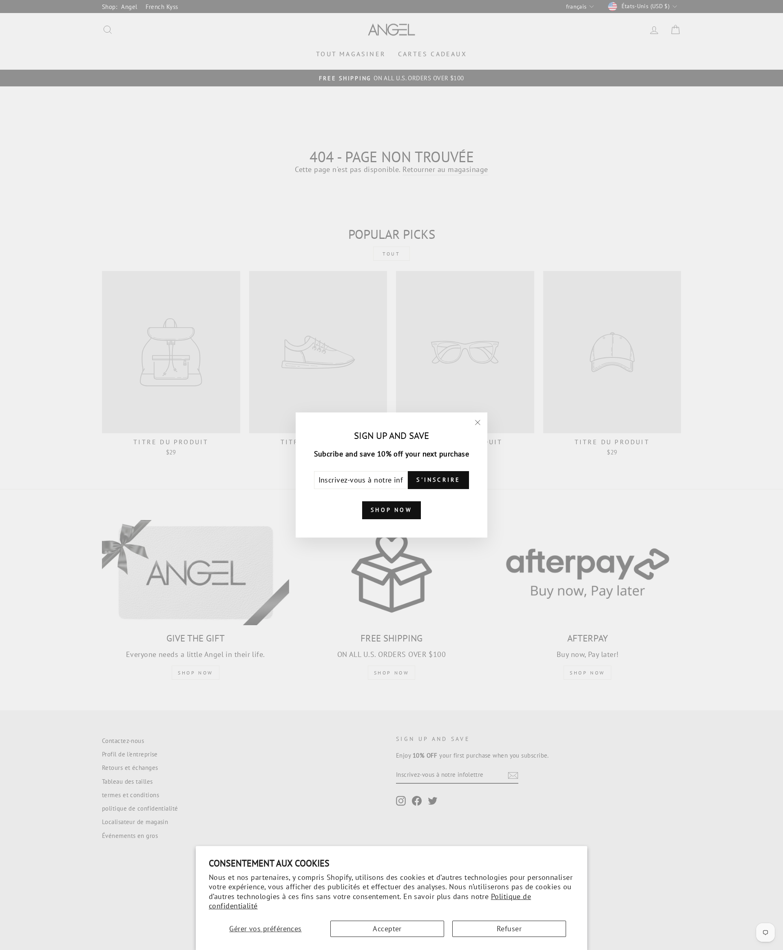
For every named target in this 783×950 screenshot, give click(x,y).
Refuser (509, 928)
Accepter (387, 928)
